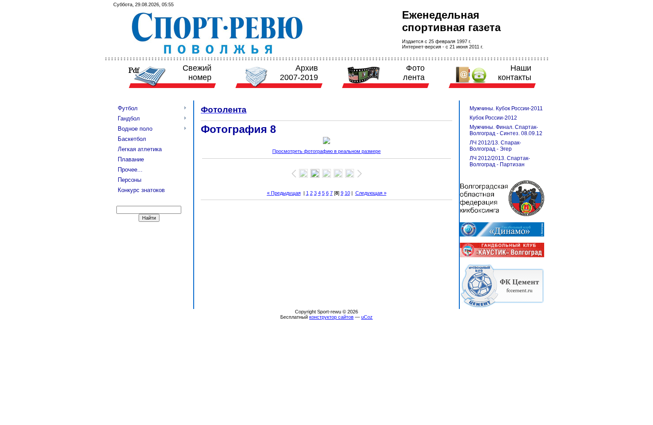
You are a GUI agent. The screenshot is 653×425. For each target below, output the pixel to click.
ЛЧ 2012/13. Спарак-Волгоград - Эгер (495, 146)
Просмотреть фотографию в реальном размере (326, 151)
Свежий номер (197, 73)
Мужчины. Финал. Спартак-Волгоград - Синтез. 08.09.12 (506, 130)
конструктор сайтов (331, 317)
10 (347, 193)
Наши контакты (514, 73)
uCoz (367, 317)
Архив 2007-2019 (299, 73)
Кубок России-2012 (493, 118)
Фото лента (414, 73)
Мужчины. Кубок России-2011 (506, 108)
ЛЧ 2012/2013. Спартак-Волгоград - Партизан (500, 161)
